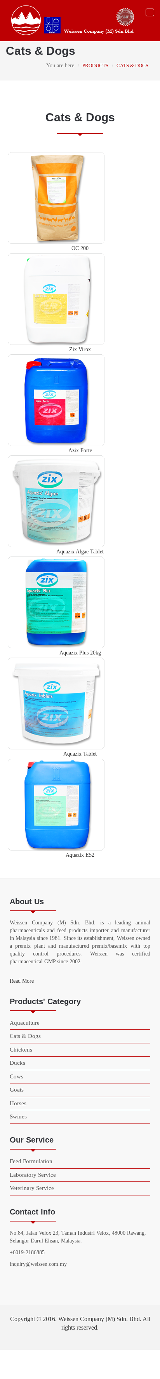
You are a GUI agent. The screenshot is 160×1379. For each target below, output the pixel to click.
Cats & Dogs (25, 1036)
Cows (16, 1076)
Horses (18, 1103)
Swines (18, 1116)
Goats (17, 1090)
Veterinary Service (32, 1188)
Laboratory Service (33, 1175)
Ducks (17, 1063)
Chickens (21, 1049)
